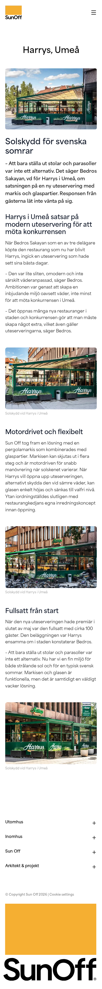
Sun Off (12, 852)
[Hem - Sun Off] (6, 12)
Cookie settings (61, 894)
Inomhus (13, 837)
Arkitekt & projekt (22, 866)
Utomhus (14, 822)
